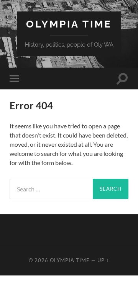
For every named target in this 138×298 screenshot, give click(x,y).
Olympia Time (69, 24)
